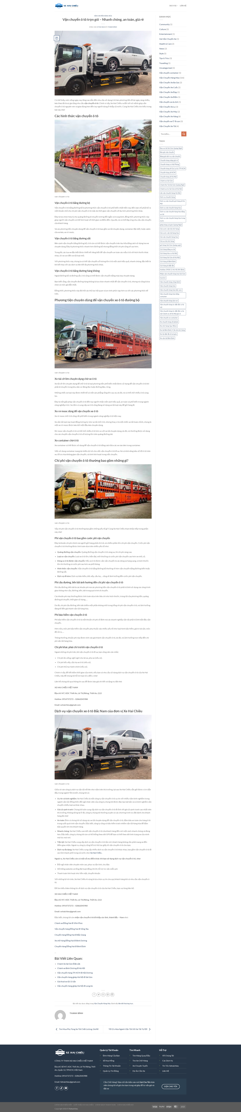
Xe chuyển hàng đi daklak (169, 322)
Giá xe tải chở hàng (167, 241)
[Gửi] (183, 133)
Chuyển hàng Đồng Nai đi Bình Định (70, 946)
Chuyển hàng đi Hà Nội (168, 177)
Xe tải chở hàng (179, 330)
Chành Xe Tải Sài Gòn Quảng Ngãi (172, 185)
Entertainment (165, 34)
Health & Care (165, 44)
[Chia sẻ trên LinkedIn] (112, 995)
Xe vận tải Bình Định (167, 338)
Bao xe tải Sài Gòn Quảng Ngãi (171, 148)
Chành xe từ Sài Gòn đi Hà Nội (171, 189)
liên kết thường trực (125, 1003)
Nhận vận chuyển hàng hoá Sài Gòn (172, 274)
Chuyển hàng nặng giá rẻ (169, 160)
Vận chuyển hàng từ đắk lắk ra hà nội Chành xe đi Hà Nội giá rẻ (172, 312)
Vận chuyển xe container (169, 318)
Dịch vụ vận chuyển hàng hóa (170, 208)
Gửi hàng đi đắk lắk (167, 266)
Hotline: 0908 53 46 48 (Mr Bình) (172, 270)
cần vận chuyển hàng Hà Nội (170, 193)
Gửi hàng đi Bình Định (167, 261)
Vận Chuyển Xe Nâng (168, 116)
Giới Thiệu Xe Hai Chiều (84, 1105)
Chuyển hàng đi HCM (167, 173)
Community (164, 24)
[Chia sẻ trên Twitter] (99, 995)
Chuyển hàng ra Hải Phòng (169, 164)
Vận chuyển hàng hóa (167, 286)
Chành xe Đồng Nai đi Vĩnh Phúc (69, 923)
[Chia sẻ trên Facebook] (94, 995)
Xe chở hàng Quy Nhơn (168, 326)
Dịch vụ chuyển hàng (167, 197)
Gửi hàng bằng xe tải (167, 249)
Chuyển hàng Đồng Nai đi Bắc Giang (70, 935)
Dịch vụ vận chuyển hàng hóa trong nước (172, 219)
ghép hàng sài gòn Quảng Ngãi (171, 225)
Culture (162, 29)
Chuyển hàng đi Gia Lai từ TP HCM (172, 169)
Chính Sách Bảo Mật (63, 1105)
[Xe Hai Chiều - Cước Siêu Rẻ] (67, 5)
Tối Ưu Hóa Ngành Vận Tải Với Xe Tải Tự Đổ (128, 1029)
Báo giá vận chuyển (167, 152)
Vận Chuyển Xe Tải (167, 126)
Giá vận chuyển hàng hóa (169, 237)
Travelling (163, 63)
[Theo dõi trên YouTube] (66, 1088)
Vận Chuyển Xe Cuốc (168, 87)
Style (161, 53)
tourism (163, 278)
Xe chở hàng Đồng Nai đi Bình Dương (71, 940)
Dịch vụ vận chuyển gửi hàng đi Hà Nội (172, 202)
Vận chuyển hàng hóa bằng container (169, 295)
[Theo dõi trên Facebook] (57, 1088)
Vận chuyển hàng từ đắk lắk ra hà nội (172, 306)
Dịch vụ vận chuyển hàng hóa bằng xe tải (172, 213)
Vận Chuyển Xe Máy (168, 111)
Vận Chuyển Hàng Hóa (103, 16)
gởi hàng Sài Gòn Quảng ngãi (170, 245)
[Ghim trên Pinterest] (108, 995)
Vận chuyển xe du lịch (168, 102)
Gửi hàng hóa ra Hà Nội (168, 253)
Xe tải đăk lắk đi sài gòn (168, 334)
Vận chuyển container (168, 73)
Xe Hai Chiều (96, 853)
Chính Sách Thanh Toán (105, 1105)
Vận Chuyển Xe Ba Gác (169, 82)
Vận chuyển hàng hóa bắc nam (171, 290)
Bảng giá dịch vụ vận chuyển (170, 156)
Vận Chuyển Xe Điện (168, 97)
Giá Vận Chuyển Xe (167, 39)
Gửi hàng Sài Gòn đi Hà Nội (170, 257)
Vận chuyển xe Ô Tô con (169, 121)
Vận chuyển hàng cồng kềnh (170, 282)
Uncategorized (165, 68)
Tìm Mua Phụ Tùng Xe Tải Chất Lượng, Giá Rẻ (79, 1029)
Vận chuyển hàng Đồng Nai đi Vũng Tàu (72, 929)
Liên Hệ (183, 6)
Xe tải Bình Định (165, 330)
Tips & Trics (164, 58)
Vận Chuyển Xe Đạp (168, 92)
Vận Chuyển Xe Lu (167, 106)
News (161, 48)
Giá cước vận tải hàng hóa (169, 233)
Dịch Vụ (172, 6)
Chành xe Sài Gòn (166, 181)
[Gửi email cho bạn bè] (103, 995)
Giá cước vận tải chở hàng (169, 229)
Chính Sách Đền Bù (125, 1105)
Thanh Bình (112, 27)
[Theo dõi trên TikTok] (61, 1088)
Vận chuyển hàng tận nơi (169, 301)
